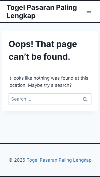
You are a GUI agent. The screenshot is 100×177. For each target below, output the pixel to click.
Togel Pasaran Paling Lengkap (59, 160)
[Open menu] (89, 11)
